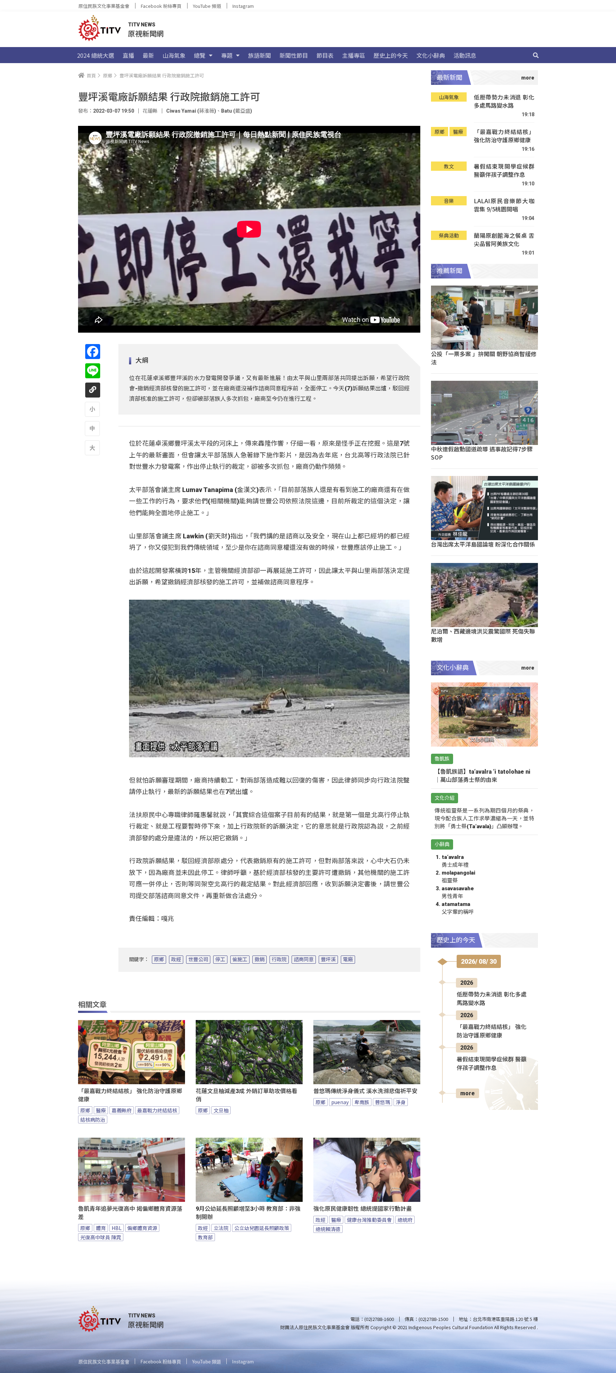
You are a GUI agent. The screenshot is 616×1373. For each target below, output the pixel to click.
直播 (128, 55)
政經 (176, 959)
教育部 (205, 1237)
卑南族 (361, 1102)
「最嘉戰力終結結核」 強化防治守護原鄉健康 (130, 1095)
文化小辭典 (430, 55)
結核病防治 (92, 1119)
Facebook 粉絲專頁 (161, 5)
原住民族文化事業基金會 (103, 5)
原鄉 (159, 959)
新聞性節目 (293, 55)
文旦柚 (221, 1110)
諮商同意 (304, 959)
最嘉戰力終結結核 (157, 1110)
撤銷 (260, 959)
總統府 (404, 1219)
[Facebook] (92, 351)
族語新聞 (259, 55)
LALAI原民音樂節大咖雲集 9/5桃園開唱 (504, 205)
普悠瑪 (382, 1102)
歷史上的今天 (391, 55)
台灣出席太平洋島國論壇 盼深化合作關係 (483, 544)
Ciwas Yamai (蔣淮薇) (191, 111)
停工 (220, 959)
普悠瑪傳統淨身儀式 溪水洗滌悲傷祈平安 (365, 1091)
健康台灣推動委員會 (369, 1219)
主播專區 (353, 55)
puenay (340, 1102)
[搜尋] (535, 55)
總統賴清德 (327, 1229)
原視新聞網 (146, 33)
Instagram (243, 5)
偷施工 (239, 959)
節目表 (325, 55)
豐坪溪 (328, 959)
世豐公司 (198, 959)
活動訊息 (464, 55)
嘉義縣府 (122, 1110)
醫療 (101, 1110)
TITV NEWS (141, 24)
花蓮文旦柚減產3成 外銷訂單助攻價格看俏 (246, 1095)
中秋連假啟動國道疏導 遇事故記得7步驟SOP (482, 453)
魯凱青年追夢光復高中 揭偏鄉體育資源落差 (130, 1212)
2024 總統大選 (95, 55)
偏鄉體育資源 (142, 1227)
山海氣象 (174, 55)
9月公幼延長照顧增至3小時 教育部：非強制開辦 (248, 1212)
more (467, 1093)
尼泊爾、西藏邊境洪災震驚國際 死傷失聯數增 (483, 635)
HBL (117, 1227)
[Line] (92, 370)
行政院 (279, 959)
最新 (148, 55)
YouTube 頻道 (207, 5)
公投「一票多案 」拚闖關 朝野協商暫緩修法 (484, 357)
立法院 (221, 1227)
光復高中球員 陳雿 (100, 1237)
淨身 (401, 1102)
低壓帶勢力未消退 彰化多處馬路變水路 (504, 101)
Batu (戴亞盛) (236, 111)
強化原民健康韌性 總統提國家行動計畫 (362, 1208)
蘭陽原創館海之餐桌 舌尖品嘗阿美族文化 (504, 239)
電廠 (348, 959)
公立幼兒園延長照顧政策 (261, 1227)
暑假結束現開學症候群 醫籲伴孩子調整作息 (504, 170)
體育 (101, 1227)
